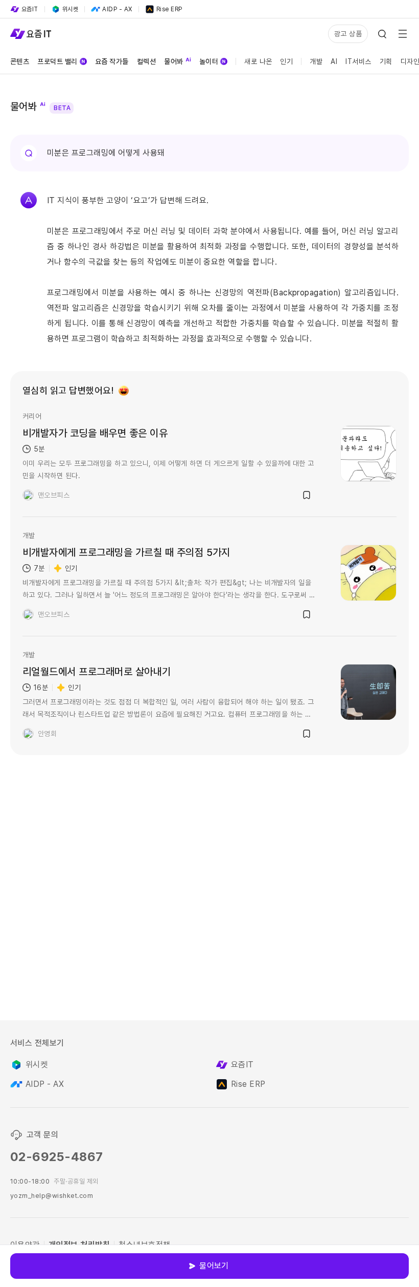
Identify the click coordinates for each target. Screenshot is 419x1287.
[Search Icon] (382, 34)
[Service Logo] (30, 33)
